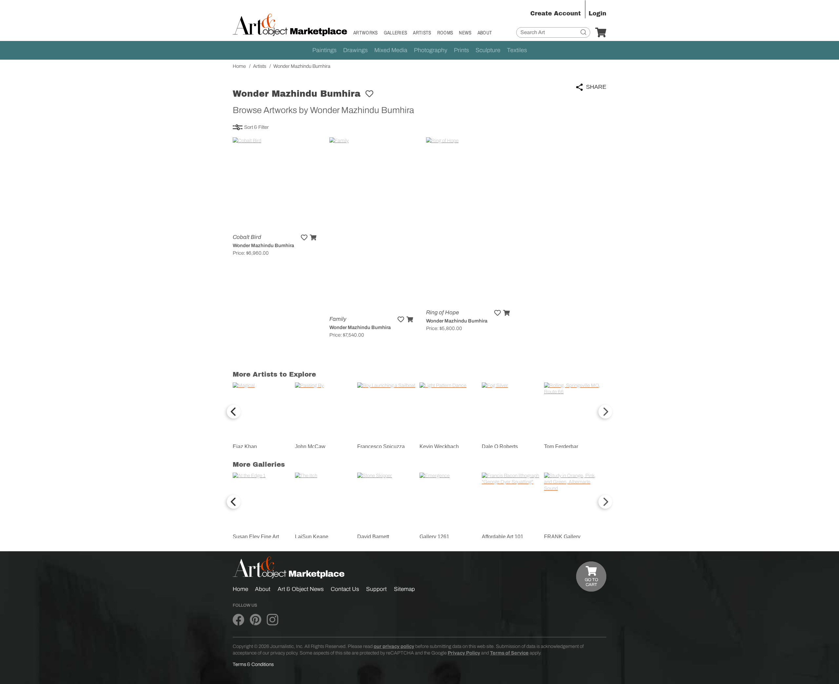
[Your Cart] (600, 33)
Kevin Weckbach (439, 446)
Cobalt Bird (247, 237)
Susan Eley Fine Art (256, 536)
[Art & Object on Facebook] (238, 620)
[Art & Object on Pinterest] (255, 620)
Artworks (365, 32)
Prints (461, 50)
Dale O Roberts (500, 446)
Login (597, 13)
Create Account (555, 13)
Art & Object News (301, 589)
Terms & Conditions (253, 664)
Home (240, 589)
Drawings (355, 50)
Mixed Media (390, 50)
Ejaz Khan (245, 446)
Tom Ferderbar (561, 446)
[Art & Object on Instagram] (272, 620)
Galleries (395, 32)
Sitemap (404, 589)
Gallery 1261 (434, 536)
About (485, 32)
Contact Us (345, 589)
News (465, 32)
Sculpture (488, 50)
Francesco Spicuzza (381, 446)
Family (337, 319)
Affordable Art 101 (502, 536)
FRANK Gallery (562, 536)
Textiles (517, 50)
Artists (422, 32)
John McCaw (310, 446)
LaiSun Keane (311, 536)
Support (376, 589)
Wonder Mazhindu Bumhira (263, 245)
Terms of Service (509, 652)
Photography (430, 50)
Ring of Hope (442, 312)
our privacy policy (394, 646)
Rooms (445, 32)
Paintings (324, 50)
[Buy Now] (313, 237)
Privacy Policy (464, 652)
